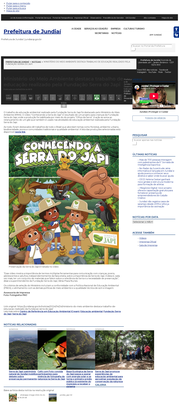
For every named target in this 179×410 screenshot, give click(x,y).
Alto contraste (150, 18)
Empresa (115, 28)
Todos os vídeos (155, 118)
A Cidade (76, 28)
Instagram (151, 27)
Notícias (116, 33)
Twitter (168, 72)
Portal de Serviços (43, 18)
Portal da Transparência (63, 18)
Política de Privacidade (128, 97)
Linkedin (164, 27)
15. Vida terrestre (112, 97)
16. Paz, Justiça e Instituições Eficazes (119, 97)
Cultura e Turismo (134, 28)
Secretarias (102, 33)
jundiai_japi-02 (64, 395)
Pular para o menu (16, 6)
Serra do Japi (19, 314)
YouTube (160, 27)
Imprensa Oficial (81, 18)
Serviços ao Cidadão (96, 28)
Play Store (168, 34)
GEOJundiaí (130, 18)
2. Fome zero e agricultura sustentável (16, 97)
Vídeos (142, 238)
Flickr (169, 27)
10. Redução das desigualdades (75, 97)
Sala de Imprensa (148, 245)
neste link (20, 132)
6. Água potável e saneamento (45, 97)
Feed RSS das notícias (147, 70)
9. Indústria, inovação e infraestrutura (67, 97)
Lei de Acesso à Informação (22, 18)
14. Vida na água (104, 97)
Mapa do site (12, 11)
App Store (164, 34)
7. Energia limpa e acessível (53, 97)
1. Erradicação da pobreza (9, 97)
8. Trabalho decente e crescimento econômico (60, 97)
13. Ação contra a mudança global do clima (97, 97)
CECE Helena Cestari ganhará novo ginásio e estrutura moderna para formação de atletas (155, 182)
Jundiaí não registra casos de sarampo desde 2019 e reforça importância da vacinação (153, 204)
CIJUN (127, 91)
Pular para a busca (16, 8)
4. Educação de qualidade (31, 97)
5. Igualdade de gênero (38, 97)
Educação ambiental (91, 311)
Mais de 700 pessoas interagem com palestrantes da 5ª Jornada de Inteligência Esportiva (156, 162)
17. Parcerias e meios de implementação (64, 105)
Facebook (163, 70)
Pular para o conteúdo (18, 3)
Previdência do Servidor (113, 18)
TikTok (156, 27)
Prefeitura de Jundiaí (32, 31)
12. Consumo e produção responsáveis (89, 97)
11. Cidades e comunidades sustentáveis (82, 97)
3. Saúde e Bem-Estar (23, 97)
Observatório (95, 18)
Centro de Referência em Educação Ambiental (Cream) (50, 311)
